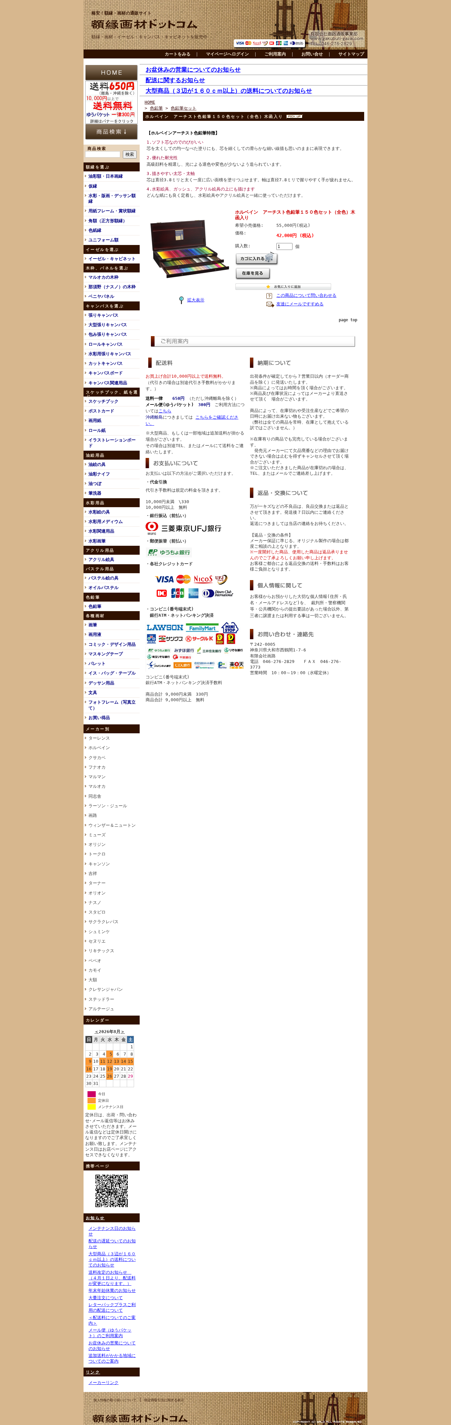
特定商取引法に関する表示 (164, 1400)
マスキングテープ (105, 653)
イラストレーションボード (112, 442)
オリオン (97, 892)
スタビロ (97, 912)
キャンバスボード (105, 372)
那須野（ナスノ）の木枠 (112, 286)
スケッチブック (103, 401)
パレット (97, 663)
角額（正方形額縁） (107, 220)
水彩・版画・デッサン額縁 (112, 198)
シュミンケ (99, 931)
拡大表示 (195, 299)
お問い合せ (312, 54)
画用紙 (94, 420)
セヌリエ (97, 941)
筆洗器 (94, 493)
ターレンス (99, 738)
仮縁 (92, 186)
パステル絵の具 (103, 577)
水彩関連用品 (101, 531)
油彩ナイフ (99, 473)
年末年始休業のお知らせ (112, 1290)
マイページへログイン (227, 54)
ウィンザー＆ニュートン (112, 825)
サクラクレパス (103, 921)
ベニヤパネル (101, 296)
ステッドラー (101, 999)
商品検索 (97, 148)
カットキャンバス (105, 363)
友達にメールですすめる (300, 303)
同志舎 (94, 796)
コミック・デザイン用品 (112, 644)
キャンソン (99, 863)
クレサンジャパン (105, 989)
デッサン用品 (101, 682)
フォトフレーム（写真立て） (112, 705)
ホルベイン (99, 747)
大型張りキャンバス (107, 324)
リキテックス (101, 950)
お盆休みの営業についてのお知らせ (193, 69)
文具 (92, 692)
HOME (150, 102)
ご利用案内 (275, 54)
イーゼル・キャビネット (112, 258)
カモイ (94, 970)
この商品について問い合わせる (306, 295)
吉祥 (92, 873)
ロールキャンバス (105, 344)
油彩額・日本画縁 (105, 176)
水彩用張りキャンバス (109, 353)
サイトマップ (351, 54)
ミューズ (97, 834)
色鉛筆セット (183, 108)
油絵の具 (97, 464)
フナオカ (97, 767)
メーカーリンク (103, 1382)
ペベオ (94, 960)
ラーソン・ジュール (107, 805)
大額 (92, 979)
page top (348, 320)
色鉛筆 (94, 606)
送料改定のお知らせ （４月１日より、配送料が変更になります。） (112, 1278)
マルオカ (97, 786)
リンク (93, 1372)
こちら (164, 410)
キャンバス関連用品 (107, 382)
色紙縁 (94, 230)
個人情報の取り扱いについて (114, 1400)
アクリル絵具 (101, 559)
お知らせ (95, 1218)
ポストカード (101, 410)
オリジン (97, 844)
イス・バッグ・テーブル (112, 673)
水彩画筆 (97, 541)
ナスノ (94, 902)
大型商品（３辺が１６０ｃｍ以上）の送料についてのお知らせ (112, 1259)
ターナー (97, 883)
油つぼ (94, 483)
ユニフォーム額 (103, 239)
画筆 (92, 624)
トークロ (97, 854)
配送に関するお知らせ (175, 80)
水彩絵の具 (99, 511)
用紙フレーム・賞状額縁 (112, 210)
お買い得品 (99, 717)
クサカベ (97, 757)
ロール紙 (97, 430)
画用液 (94, 634)
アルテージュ (101, 1008)
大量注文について (105, 1297)
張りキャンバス (103, 315)
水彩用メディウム (105, 521)
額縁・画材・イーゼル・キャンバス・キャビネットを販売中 (149, 36)
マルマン (97, 776)
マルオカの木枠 (103, 277)
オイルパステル (103, 587)
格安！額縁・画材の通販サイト (121, 13)
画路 (92, 815)
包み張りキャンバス (107, 334)
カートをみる (178, 54)
